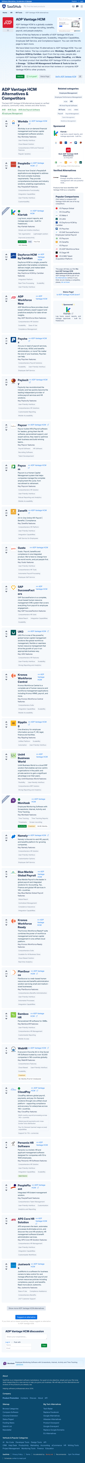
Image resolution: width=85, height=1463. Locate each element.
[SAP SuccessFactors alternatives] (13, 587)
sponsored (19, 1364)
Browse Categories (10, 1409)
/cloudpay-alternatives (13, 1086)
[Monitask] (13, 800)
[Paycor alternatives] (13, 426)
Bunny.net (49, 1454)
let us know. (65, 282)
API (46, 1398)
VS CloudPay (64, 212)
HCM (65, 101)
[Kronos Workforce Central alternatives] (13, 675)
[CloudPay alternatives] (13, 1089)
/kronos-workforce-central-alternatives (20, 672)
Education (49, 1448)
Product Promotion (11, 1398)
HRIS (69, 110)
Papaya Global (54, 57)
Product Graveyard (51, 1423)
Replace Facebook (51, 1412)
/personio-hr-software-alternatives (18, 1140)
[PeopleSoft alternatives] (13, 164)
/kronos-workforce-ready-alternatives (19, 917)
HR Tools (61, 110)
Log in (7, 1342)
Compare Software (10, 1412)
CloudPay (66, 57)
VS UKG (62, 219)
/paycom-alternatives (12, 463)
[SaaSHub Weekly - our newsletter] (73, 6)
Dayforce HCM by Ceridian (28, 54)
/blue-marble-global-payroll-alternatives (20, 869)
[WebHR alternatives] (13, 1049)
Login (81, 1)
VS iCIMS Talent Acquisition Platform (64, 257)
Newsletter (7, 1430)
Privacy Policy (18, 1454)
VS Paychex (64, 229)
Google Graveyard (51, 1426)
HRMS (76, 110)
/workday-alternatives (13, 119)
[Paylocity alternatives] (13, 381)
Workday (59, 51)
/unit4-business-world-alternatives (18, 752)
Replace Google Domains (53, 1430)
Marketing (34, 1445)
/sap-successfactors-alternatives (17, 584)
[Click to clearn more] (42, 1363)
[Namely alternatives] (13, 836)
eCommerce (57, 1445)
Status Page (44, 76)
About (40, 1398)
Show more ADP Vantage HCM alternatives (26, 1308)
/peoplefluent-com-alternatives (16, 1183)
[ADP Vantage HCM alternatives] (8, 22)
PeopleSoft (70, 51)
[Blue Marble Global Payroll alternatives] (13, 873)
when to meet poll (19, 1458)
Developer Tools (22, 1442)
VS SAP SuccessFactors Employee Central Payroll (67, 233)
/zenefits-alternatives (12, 508)
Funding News (8, 1423)
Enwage (22, 63)
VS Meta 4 (63, 215)
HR (71, 101)
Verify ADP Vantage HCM (65, 76)
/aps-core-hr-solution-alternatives (18, 1216)
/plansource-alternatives (14, 969)
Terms (28, 1454)
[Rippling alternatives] (13, 723)
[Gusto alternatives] (13, 548)
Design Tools (36, 1442)
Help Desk (12, 1445)
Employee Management (68, 93)
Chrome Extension (10, 1416)
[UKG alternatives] (13, 632)
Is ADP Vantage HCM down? (68, 294)
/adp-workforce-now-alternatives (18, 294)
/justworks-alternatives (13, 1262)
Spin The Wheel (74, 1454)
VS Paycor (63, 245)
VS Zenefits (64, 242)
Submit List (7, 1426)
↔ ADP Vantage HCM (38, 121)
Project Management (11, 1448)
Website (20, 76)
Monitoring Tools (28, 1448)
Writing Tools (73, 1445)
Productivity (24, 1445)
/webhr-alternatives (12, 1046)
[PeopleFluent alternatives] (13, 1186)
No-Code (10, 1442)
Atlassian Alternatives (52, 1419)
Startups (29, 1)
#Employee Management (12, 113)
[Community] (77, 6)
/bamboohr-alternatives (13, 1011)
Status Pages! (8, 1419)
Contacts (24, 1398)
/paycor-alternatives (12, 422)
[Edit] (80, 76)
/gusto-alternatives (11, 545)
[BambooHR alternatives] (13, 1014)
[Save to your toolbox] (8, 30)
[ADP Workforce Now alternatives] (13, 297)
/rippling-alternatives (12, 720)
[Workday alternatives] (13, 122)
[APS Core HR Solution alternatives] (13, 1219)
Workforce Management (68, 121)
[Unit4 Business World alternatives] (13, 755)
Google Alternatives (51, 1416)
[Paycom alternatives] (13, 466)
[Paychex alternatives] (13, 339)
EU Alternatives (61, 278)
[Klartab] (13, 212)
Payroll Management (72, 114)
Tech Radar (48, 1409)
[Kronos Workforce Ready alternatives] (13, 921)
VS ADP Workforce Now (69, 249)
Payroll (60, 114)
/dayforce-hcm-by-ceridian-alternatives (20, 252)
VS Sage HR (64, 252)
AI (3, 1442)
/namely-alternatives (12, 833)
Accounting (45, 1445)
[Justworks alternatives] (13, 1265)
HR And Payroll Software (68, 105)
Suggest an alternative (26, 1317)
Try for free (22, 242)
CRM (5, 1445)
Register (74, 1)
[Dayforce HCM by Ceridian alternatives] (13, 255)
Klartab (67, 313)
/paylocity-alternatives (13, 377)
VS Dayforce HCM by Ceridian (66, 223)
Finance (40, 1448)
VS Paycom (64, 238)
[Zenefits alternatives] (13, 511)
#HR (4, 110)
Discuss (33, 1398)
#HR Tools (12, 110)
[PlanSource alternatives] (13, 972)
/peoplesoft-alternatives (13, 161)
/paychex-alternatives (13, 336)
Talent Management (68, 117)
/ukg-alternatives (11, 629)
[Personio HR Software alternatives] (13, 1143)
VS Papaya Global (66, 208)
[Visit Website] (29, 124)
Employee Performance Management (68, 97)
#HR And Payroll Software (29, 110)
